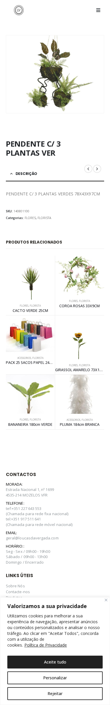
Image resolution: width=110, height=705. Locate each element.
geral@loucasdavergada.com (32, 538)
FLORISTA (44, 218)
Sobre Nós (15, 585)
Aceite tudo (55, 662)
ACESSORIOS (24, 358)
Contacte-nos (18, 591)
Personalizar (55, 677)
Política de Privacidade (45, 645)
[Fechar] (106, 600)
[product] (30, 278)
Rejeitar (55, 693)
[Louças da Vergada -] (19, 10)
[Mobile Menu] (98, 10)
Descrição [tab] (26, 173)
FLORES (30, 218)
